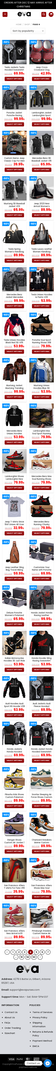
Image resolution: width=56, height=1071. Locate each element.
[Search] (43, 14)
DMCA (36, 1046)
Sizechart (10, 1033)
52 (27, 957)
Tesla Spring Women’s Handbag (14, 250)
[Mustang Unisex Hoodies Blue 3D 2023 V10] (41, 370)
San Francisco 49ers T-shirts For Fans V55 (14, 886)
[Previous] (7, 952)
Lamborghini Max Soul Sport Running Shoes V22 (41, 434)
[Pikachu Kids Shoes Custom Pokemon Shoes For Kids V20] (14, 779)
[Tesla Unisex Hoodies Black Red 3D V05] (14, 325)
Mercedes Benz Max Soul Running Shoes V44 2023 (42, 479)
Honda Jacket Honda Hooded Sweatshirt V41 (41, 752)
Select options (14, 79)
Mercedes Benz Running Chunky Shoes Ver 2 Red (41, 524)
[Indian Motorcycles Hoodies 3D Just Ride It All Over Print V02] (14, 643)
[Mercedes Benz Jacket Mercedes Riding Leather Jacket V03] (14, 279)
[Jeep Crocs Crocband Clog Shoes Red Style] (41, 52)
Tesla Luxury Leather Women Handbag (41, 250)
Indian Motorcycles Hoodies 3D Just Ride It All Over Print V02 (14, 661)
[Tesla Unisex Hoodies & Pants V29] (41, 279)
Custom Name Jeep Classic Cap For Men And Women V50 (14, 161)
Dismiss (35, 6)
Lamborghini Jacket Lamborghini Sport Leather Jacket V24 (42, 115)
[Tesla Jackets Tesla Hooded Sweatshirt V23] (14, 52)
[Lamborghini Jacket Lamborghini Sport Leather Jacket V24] (41, 97)
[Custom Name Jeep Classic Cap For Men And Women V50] (14, 143)
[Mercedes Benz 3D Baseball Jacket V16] (41, 143)
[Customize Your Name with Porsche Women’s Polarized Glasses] (41, 552)
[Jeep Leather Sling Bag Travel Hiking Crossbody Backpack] (14, 552)
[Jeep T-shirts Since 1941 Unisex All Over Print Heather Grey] (14, 506)
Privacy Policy (40, 1017)
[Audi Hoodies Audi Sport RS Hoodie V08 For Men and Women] (14, 688)
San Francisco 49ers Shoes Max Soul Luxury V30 (41, 888)
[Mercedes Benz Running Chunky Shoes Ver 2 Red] (41, 506)
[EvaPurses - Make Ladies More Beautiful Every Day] (24, 14)
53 (34, 957)
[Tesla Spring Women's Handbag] (14, 234)
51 (22, 957)
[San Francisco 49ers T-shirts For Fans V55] (14, 870)
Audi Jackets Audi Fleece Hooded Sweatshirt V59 (41, 706)
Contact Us (11, 1012)
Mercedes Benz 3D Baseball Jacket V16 (42, 159)
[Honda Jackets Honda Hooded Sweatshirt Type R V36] (14, 734)
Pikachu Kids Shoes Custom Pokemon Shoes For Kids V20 (14, 797)
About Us (10, 1017)
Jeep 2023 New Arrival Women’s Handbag (42, 206)
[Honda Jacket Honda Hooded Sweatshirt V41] (41, 734)
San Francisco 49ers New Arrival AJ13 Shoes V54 (14, 934)
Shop (27, 24)
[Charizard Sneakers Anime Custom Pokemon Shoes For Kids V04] (41, 824)
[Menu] (5, 14)
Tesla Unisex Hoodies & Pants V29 (41, 296)
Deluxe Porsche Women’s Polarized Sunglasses (14, 615)
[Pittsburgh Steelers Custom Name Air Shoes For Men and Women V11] (41, 915)
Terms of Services (42, 1012)
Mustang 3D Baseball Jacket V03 (14, 205)
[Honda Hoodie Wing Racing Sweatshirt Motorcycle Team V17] (41, 643)
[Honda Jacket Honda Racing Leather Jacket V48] (41, 597)
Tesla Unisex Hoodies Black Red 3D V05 (14, 341)
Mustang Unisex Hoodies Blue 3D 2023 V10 (41, 388)
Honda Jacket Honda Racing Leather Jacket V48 (41, 615)
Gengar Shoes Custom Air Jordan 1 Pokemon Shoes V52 (14, 843)
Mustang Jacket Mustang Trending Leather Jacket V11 (14, 388)
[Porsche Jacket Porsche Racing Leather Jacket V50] (14, 97)
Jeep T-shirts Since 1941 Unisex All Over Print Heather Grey (14, 524)
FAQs (7, 1022)
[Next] (40, 957)
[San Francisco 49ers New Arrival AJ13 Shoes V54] (14, 915)
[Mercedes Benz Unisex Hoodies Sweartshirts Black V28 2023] (14, 415)
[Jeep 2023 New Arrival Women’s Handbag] (41, 188)
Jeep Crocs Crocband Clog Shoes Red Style (41, 70)
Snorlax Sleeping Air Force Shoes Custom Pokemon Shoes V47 (41, 797)
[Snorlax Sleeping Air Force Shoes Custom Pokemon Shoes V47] (41, 779)
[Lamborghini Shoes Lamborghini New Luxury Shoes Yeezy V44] (14, 461)
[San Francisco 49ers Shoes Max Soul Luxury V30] (41, 870)
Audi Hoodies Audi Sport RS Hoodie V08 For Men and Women (14, 706)
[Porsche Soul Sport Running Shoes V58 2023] (41, 325)
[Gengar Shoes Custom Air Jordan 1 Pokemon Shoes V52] (14, 824)
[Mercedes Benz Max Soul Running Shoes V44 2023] (41, 461)
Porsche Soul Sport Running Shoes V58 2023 (41, 343)
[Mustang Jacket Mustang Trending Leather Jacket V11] (14, 370)
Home (19, 24)
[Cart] (51, 14)
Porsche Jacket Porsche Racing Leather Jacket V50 (14, 115)
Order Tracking (13, 1027)
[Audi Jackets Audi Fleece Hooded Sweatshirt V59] (41, 688)
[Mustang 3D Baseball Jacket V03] (14, 188)
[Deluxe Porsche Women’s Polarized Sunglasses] (14, 597)
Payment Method (42, 1040)
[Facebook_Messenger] (48, 1063)
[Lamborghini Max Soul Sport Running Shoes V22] (41, 415)
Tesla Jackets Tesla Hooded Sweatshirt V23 (14, 70)
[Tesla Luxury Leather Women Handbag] (41, 234)
